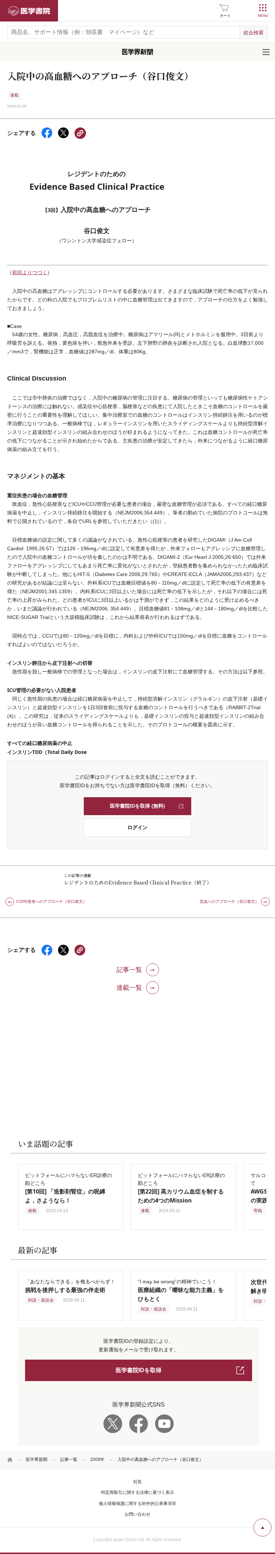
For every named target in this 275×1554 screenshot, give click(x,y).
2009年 (97, 1459)
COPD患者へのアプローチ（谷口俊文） (51, 901)
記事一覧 (68, 1459)
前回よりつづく (29, 272)
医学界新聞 (36, 1459)
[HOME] (10, 1460)
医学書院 (29, 10)
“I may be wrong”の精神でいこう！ (181, 1290)
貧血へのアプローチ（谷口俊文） (229, 901)
